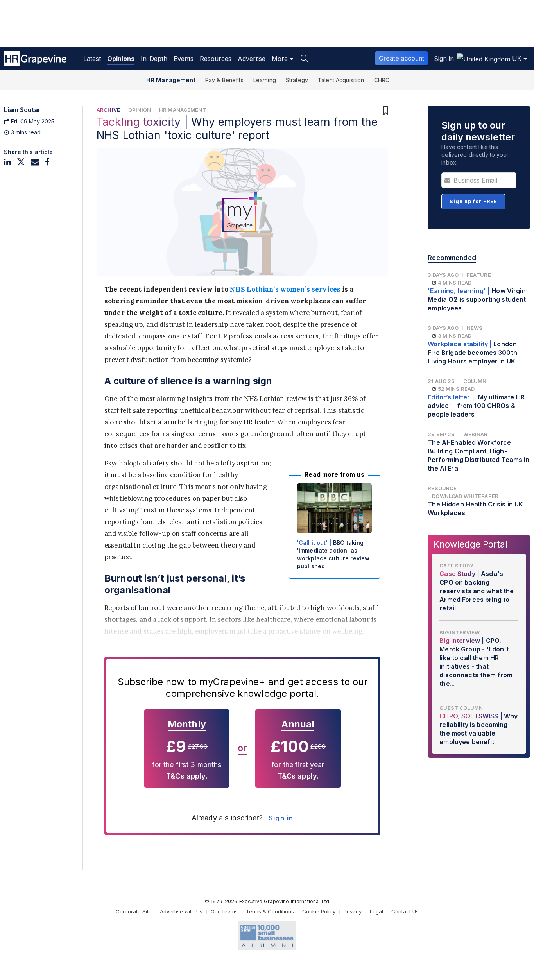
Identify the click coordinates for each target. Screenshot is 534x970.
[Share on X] (21, 162)
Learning (264, 80)
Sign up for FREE (473, 201)
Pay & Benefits (224, 80)
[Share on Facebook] (47, 162)
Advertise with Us (181, 911)
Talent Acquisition (341, 80)
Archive (108, 110)
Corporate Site (134, 911)
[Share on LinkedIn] (7, 162)
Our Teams (224, 911)
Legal (376, 911)
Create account (401, 58)
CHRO (382, 80)
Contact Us (405, 911)
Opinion (139, 110)
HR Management (170, 80)
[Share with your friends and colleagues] (35, 162)
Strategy (297, 80)
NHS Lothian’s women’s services (285, 289)
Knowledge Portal (470, 544)
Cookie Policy (318, 911)
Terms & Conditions (270, 911)
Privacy (353, 911)
